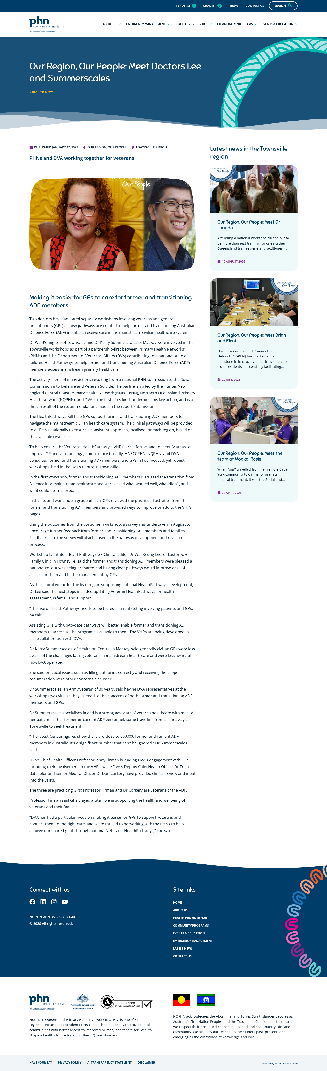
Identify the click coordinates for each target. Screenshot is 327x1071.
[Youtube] (65, 902)
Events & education (189, 933)
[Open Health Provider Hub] (210, 24)
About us (180, 910)
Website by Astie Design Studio (279, 1063)
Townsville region (151, 147)
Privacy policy (69, 1062)
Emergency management (193, 941)
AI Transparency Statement (109, 1062)
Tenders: (183, 6)
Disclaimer (146, 1062)
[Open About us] (119, 24)
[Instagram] (54, 902)
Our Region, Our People (106, 147)
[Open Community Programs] (255, 24)
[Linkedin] (43, 902)
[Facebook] (32, 902)
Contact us (182, 956)
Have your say (40, 1062)
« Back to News (41, 92)
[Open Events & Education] (296, 24)
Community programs (191, 925)
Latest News (183, 948)
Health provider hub (190, 918)
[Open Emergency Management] (168, 24)
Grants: (209, 6)
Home (177, 902)
